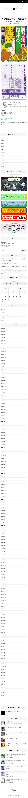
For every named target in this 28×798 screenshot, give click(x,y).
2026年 (2, 137)
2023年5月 (3, 441)
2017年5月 (3, 649)
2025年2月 (3, 380)
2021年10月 (3, 496)
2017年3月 (3, 655)
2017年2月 (3, 658)
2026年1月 (3, 348)
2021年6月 (3, 507)
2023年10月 (3, 426)
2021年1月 (3, 522)
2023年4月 (3, 444)
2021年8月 (3, 502)
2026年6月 (3, 334)
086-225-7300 (4, 119)
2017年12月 (3, 629)
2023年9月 (3, 429)
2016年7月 (3, 678)
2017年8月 (3, 640)
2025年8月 (3, 363)
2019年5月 (3, 580)
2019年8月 (3, 571)
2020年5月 (3, 545)
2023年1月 (3, 452)
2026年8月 (3, 328)
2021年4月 (3, 513)
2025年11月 (3, 354)
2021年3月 (3, 516)
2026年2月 (3, 346)
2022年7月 (3, 470)
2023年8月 (3, 432)
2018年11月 (3, 597)
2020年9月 (3, 533)
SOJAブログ (3, 309)
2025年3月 (3, 377)
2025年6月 (3, 369)
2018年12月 (3, 594)
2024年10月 (3, 392)
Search (24, 250)
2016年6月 (3, 681)
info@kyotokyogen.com (9, 243)
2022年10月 (3, 461)
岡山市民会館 (16, 23)
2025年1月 (3, 383)
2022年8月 (3, 467)
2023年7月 (3, 435)
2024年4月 (3, 409)
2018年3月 (3, 620)
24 (5, 296)
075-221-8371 (7, 245)
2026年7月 (3, 331)
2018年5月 (3, 614)
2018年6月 (3, 611)
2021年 (2, 152)
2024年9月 (3, 395)
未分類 (2, 320)
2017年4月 (3, 652)
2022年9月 (3, 464)
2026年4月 (3, 340)
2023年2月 (3, 450)
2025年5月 (3, 372)
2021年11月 (3, 493)
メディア (3, 312)
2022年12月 (3, 455)
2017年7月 (3, 643)
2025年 (2, 140)
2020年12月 (3, 525)
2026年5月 (3, 337)
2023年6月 (3, 438)
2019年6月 (3, 577)
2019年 (2, 158)
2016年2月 (3, 692)
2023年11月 (3, 424)
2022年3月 (3, 481)
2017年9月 (3, 637)
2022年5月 (3, 476)
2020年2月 (3, 554)
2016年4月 (3, 687)
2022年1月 (3, 487)
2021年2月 (3, 519)
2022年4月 (3, 478)
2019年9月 (3, 568)
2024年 (2, 143)
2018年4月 (3, 617)
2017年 (2, 163)
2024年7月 (3, 400)
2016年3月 (3, 690)
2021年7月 (3, 505)
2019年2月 (3, 588)
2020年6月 (3, 542)
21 (20, 294)
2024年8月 (3, 398)
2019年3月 (3, 585)
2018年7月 (3, 609)
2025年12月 (3, 351)
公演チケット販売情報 (5, 315)
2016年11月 (3, 666)
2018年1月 (3, 626)
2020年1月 (3, 557)
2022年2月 (3, 484)
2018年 (2, 161)
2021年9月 (3, 499)
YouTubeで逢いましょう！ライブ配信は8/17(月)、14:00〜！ (13, 266)
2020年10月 (3, 531)
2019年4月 (3, 583)
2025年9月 (3, 360)
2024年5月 (3, 406)
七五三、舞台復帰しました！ (7, 269)
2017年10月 (3, 635)
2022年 (2, 149)
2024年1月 (3, 418)
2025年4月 (3, 374)
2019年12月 (3, 559)
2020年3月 (3, 551)
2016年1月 (3, 695)
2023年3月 (3, 447)
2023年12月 (3, 421)
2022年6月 (3, 473)
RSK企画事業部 (9, 118)
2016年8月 (3, 675)
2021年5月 (3, 510)
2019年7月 (3, 574)
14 (20, 291)
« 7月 (2, 301)
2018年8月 (3, 606)
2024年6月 (3, 403)
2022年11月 (3, 458)
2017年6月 (3, 646)
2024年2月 (3, 415)
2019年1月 (3, 591)
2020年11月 (3, 528)
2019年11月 (3, 562)
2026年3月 (3, 343)
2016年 (2, 166)
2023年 (2, 146)
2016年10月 (3, 669)
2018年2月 (3, 623)
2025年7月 (3, 366)
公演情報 (3, 317)
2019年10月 (3, 565)
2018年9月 (3, 603)
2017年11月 (3, 632)
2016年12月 (3, 663)
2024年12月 (3, 386)
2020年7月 (3, 539)
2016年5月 (3, 684)
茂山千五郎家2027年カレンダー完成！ (9, 263)
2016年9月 (3, 672)
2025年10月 (3, 357)
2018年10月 (3, 600)
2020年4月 (3, 548)
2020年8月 (3, 536)
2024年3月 (3, 412)
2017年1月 (3, 661)
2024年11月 (3, 389)
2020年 (2, 155)
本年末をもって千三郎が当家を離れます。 (15, 711)
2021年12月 (3, 490)
